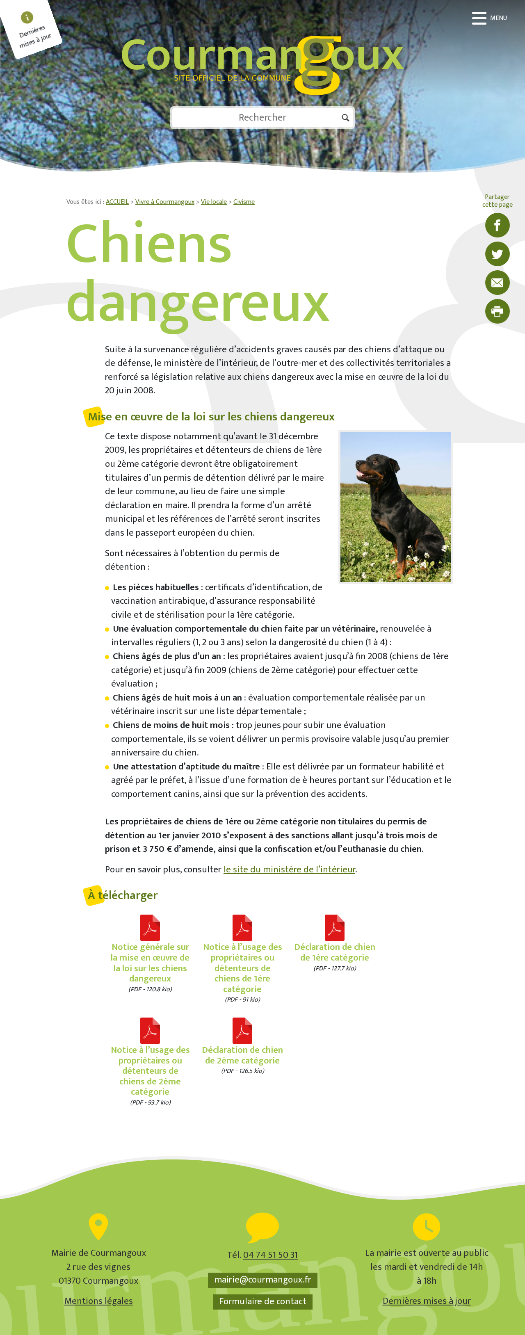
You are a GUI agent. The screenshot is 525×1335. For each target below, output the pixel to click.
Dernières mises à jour (427, 1301)
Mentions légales (98, 1301)
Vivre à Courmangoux (164, 202)
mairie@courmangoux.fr (262, 1280)
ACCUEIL (117, 202)
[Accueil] (262, 53)
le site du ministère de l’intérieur (289, 869)
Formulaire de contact (262, 1301)
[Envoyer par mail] (497, 282)
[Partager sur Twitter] (497, 254)
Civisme (244, 202)
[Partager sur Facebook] (497, 225)
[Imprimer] (497, 311)
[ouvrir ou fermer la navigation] (491, 18)
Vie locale (214, 202)
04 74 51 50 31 (270, 1255)
